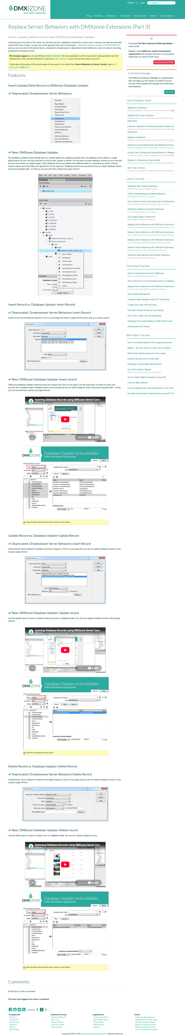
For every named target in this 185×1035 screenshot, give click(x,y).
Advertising (14, 1022)
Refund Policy (98, 1024)
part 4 (27, 67)
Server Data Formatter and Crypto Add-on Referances (150, 201)
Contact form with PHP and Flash (142, 305)
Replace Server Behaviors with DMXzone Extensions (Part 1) (151, 247)
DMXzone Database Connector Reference (145, 209)
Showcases (140, 15)
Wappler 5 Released (136, 137)
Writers (12, 1027)
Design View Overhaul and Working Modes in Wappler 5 (151, 152)
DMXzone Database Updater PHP (92, 45)
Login (142, 2)
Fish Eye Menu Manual (137, 382)
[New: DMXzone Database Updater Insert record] (65, 526)
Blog (89, 15)
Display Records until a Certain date (143, 359)
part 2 (11, 67)
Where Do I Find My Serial (145, 1027)
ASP (110, 45)
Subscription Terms (100, 1020)
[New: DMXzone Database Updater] (65, 295)
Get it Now (169, 92)
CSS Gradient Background (138, 294)
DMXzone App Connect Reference (142, 186)
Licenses (96, 1027)
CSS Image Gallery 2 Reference (141, 217)
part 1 (114, 64)
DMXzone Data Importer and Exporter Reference (148, 255)
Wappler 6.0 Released (137, 108)
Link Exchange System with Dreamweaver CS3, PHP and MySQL (151, 388)
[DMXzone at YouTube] (15, 1009)
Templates (125, 15)
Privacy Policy (98, 1022)
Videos (153, 15)
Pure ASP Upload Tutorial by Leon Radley (145, 310)
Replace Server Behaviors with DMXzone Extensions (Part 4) (151, 224)
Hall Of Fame (14, 1029)
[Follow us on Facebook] (10, 1009)
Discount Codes (57, 1024)
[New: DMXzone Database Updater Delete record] (65, 971)
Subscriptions (167, 15)
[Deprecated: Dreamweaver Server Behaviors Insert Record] (65, 369)
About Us (13, 1017)
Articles (99, 15)
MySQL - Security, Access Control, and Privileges (149, 348)
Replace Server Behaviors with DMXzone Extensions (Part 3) (151, 232)
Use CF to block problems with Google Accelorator (149, 342)
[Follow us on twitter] (19, 1009)
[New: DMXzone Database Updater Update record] (65, 756)
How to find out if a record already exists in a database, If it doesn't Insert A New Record (151, 281)
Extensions (111, 15)
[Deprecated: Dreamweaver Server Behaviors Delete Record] (65, 820)
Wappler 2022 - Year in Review (140, 115)
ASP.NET (117, 45)
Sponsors (13, 1024)
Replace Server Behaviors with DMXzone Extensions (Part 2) (151, 240)
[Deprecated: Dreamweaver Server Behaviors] (65, 143)
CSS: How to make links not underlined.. (144, 316)
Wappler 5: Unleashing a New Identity (143, 160)
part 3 (17, 67)
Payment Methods (58, 1017)
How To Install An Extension (146, 1029)
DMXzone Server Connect (49, 56)
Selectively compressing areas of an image (146, 353)
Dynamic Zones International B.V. (94, 1034)
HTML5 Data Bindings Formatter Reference (146, 194)
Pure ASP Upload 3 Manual (139, 369)
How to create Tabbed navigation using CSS (146, 377)
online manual (60, 59)
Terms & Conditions (101, 1017)
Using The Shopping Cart (145, 1017)
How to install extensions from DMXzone (145, 273)
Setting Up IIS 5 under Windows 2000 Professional (149, 321)
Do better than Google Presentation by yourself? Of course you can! (151, 393)
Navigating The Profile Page (146, 1020)
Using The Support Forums (145, 1024)
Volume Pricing (57, 1022)
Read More (132, 121)
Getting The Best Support (145, 1022)
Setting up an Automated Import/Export (144, 364)
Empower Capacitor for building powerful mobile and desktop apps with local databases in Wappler (151, 126)
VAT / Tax (55, 1020)
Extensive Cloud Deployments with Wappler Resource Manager (151, 145)
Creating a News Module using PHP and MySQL (148, 299)
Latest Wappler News (138, 100)
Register (131, 2)
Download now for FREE (164, 62)
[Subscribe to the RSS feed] (23, 1009)
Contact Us (13, 1020)
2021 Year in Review (136, 168)
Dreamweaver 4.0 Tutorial (138, 326)
